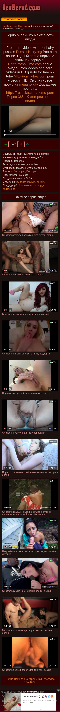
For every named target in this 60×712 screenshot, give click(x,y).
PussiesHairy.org (29, 52)
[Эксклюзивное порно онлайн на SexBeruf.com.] (21, 7)
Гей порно (31, 171)
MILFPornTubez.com (30, 76)
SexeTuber (30, 682)
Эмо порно (19, 171)
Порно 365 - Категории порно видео (30, 99)
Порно (9, 679)
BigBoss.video (46, 679)
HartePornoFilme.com (25, 64)
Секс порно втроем (25, 679)
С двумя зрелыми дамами (31, 182)
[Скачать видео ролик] (27, 144)
